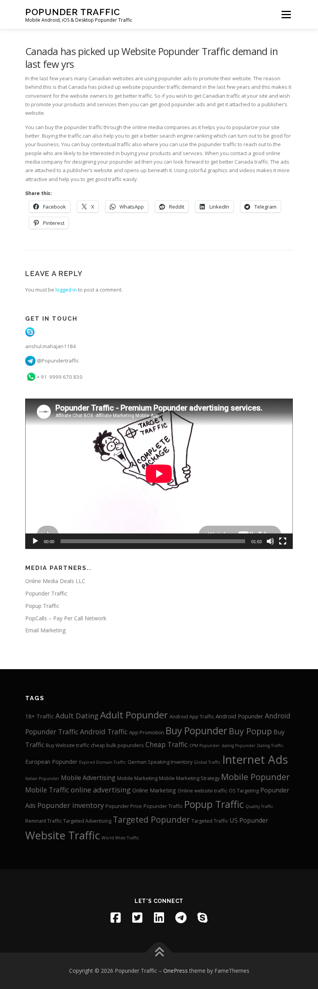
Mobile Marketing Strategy (189, 778)
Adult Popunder (134, 714)
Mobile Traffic (47, 789)
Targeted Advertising (87, 820)
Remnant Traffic (43, 820)
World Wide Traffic (120, 838)
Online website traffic (202, 790)
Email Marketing (45, 630)
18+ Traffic (39, 716)
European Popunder (51, 761)
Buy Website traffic (67, 745)
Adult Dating (77, 715)
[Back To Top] (159, 953)
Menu (286, 14)
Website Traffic (62, 835)
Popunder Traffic (72, 12)
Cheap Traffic (166, 744)
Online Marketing (154, 790)
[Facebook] (115, 917)
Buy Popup (250, 731)
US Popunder (249, 820)
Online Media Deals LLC (55, 581)
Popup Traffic (42, 605)
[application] (159, 474)
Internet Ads (255, 759)
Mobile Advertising (88, 777)
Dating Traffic (270, 745)
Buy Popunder (196, 730)
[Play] (35, 541)
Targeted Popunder (151, 819)
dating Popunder (238, 745)
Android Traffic (104, 731)
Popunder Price (123, 806)
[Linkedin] (159, 917)
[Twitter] (137, 917)
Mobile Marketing (137, 778)
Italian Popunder (42, 778)
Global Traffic (207, 762)
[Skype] (202, 917)
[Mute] (270, 541)
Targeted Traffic (210, 820)
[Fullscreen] (283, 541)
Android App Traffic (191, 716)
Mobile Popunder (255, 776)
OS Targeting (244, 790)
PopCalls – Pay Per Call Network (65, 618)
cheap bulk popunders (117, 745)
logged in (66, 289)
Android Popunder (239, 716)
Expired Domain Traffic (102, 762)
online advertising (101, 789)
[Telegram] (181, 917)
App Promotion (146, 732)
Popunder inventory (70, 805)
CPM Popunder (204, 745)
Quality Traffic (259, 806)
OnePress (175, 970)
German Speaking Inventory (160, 761)
